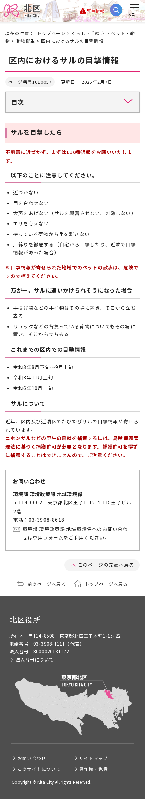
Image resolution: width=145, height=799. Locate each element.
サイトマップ (93, 758)
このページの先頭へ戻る (106, 564)
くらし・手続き (88, 33)
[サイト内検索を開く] (116, 10)
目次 (17, 102)
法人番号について (35, 659)
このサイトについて (39, 769)
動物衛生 (25, 41)
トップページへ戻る (106, 584)
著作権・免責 (93, 769)
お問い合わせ (32, 758)
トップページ (51, 33)
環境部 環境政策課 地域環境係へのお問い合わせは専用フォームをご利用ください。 (75, 533)
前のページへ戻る (47, 584)
